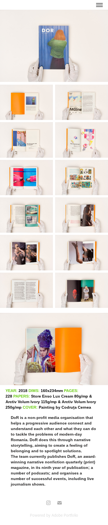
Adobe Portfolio (65, 515)
